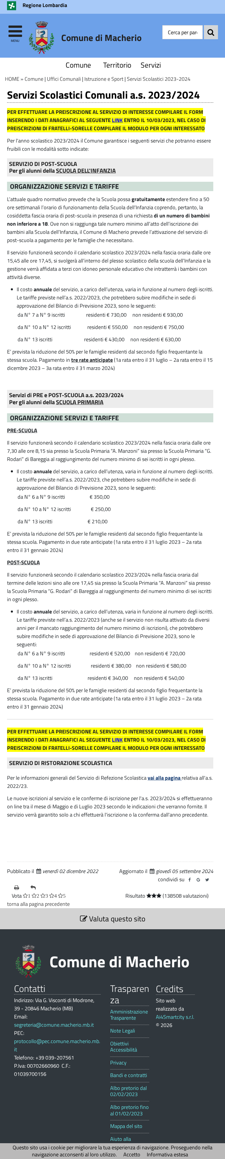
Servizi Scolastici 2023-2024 (158, 79)
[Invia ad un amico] (36, 888)
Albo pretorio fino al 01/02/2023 (129, 1110)
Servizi (151, 65)
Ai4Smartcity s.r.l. (175, 1017)
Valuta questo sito (116, 918)
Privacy (118, 1062)
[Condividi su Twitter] (207, 880)
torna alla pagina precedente (38, 904)
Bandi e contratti (128, 1075)
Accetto (131, 1154)
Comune (78, 65)
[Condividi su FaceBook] (189, 880)
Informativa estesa (167, 1154)
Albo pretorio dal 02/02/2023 (128, 1091)
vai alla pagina (165, 778)
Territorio (116, 65)
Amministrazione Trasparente (129, 1015)
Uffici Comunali (64, 79)
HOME (12, 79)
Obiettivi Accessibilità (123, 1046)
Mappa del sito (126, 1126)
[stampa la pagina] (20, 888)
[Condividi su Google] (198, 880)
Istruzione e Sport (103, 79)
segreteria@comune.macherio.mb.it (54, 1025)
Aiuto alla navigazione (123, 1142)
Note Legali (122, 1031)
